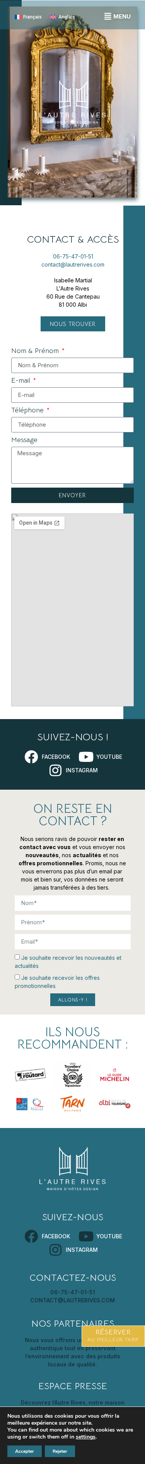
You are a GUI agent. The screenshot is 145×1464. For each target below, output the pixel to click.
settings (86, 1437)
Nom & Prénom (36, 351)
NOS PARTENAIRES (72, 1323)
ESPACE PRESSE (72, 1386)
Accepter (24, 1451)
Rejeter (60, 1451)
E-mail (21, 381)
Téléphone (28, 410)
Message (24, 440)
